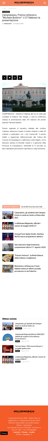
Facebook (26, 434)
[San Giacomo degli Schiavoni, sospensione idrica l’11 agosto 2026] (7, 247)
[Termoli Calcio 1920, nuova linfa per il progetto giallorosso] (7, 349)
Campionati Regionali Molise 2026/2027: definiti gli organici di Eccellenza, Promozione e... (30, 336)
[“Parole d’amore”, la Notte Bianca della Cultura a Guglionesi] (7, 258)
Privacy (25, 432)
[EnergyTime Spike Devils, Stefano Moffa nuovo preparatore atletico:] (7, 236)
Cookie (32, 432)
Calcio (17, 341)
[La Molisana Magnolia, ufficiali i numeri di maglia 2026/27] (7, 226)
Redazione (7, 23)
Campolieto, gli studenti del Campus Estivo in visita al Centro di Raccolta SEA (30, 215)
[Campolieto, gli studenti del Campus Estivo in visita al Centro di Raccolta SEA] (7, 215)
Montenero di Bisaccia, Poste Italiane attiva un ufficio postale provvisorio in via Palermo (28, 268)
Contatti (16, 432)
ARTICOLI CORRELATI (11, 207)
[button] (45, 3)
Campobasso (12, 8)
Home (4, 8)
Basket (18, 361)
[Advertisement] (24, 50)
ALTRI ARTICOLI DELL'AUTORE (31, 207)
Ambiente (18, 328)
